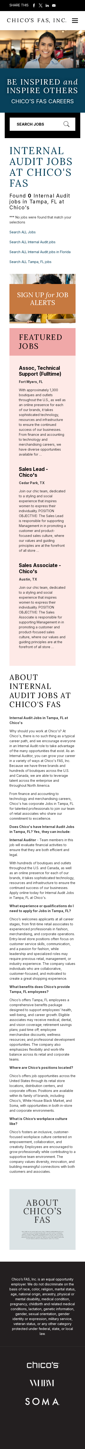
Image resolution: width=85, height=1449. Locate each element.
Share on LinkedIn (47, 5)
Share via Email (54, 5)
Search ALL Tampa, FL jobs (30, 262)
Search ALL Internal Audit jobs (32, 242)
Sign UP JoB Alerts (42, 299)
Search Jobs (30, 124)
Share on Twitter (40, 5)
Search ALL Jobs (22, 232)
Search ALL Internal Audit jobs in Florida (40, 252)
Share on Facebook (34, 5)
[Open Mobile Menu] (75, 21)
